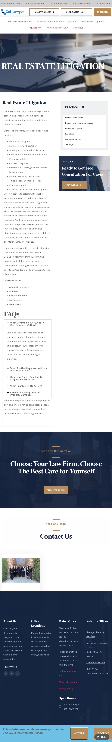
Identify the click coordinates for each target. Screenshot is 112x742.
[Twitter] (11, 673)
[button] (27, 324)
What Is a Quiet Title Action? (26, 386)
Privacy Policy (66, 688)
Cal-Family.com (81, 3)
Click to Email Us (68, 682)
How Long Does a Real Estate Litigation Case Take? (26, 378)
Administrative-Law (57, 27)
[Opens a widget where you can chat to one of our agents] (101, 737)
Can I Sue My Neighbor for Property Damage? (25, 393)
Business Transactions (20, 21)
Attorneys (78, 27)
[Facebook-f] (5, 673)
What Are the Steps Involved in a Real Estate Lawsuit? (28, 369)
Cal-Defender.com (10, 3)
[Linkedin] (17, 673)
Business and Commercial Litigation (56, 21)
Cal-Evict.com (103, 3)
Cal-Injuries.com (35, 3)
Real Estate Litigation (92, 21)
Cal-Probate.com (58, 3)
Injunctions (35, 27)
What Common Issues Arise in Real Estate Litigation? (27, 323)
